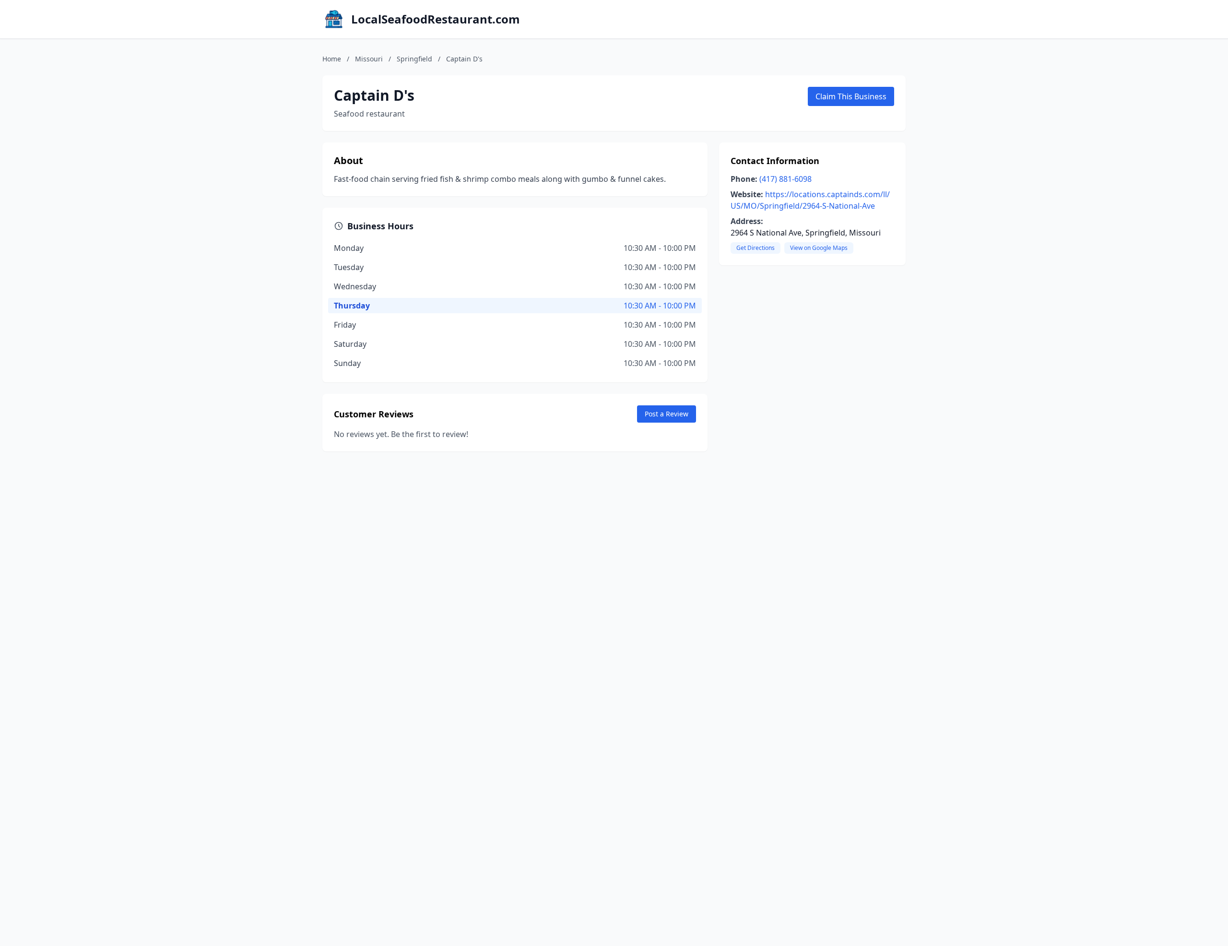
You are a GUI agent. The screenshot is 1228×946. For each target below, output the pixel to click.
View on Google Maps (819, 248)
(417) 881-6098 (785, 179)
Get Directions (755, 248)
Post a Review (666, 413)
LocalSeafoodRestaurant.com (435, 19)
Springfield (414, 58)
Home (331, 58)
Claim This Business (850, 96)
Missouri (369, 58)
